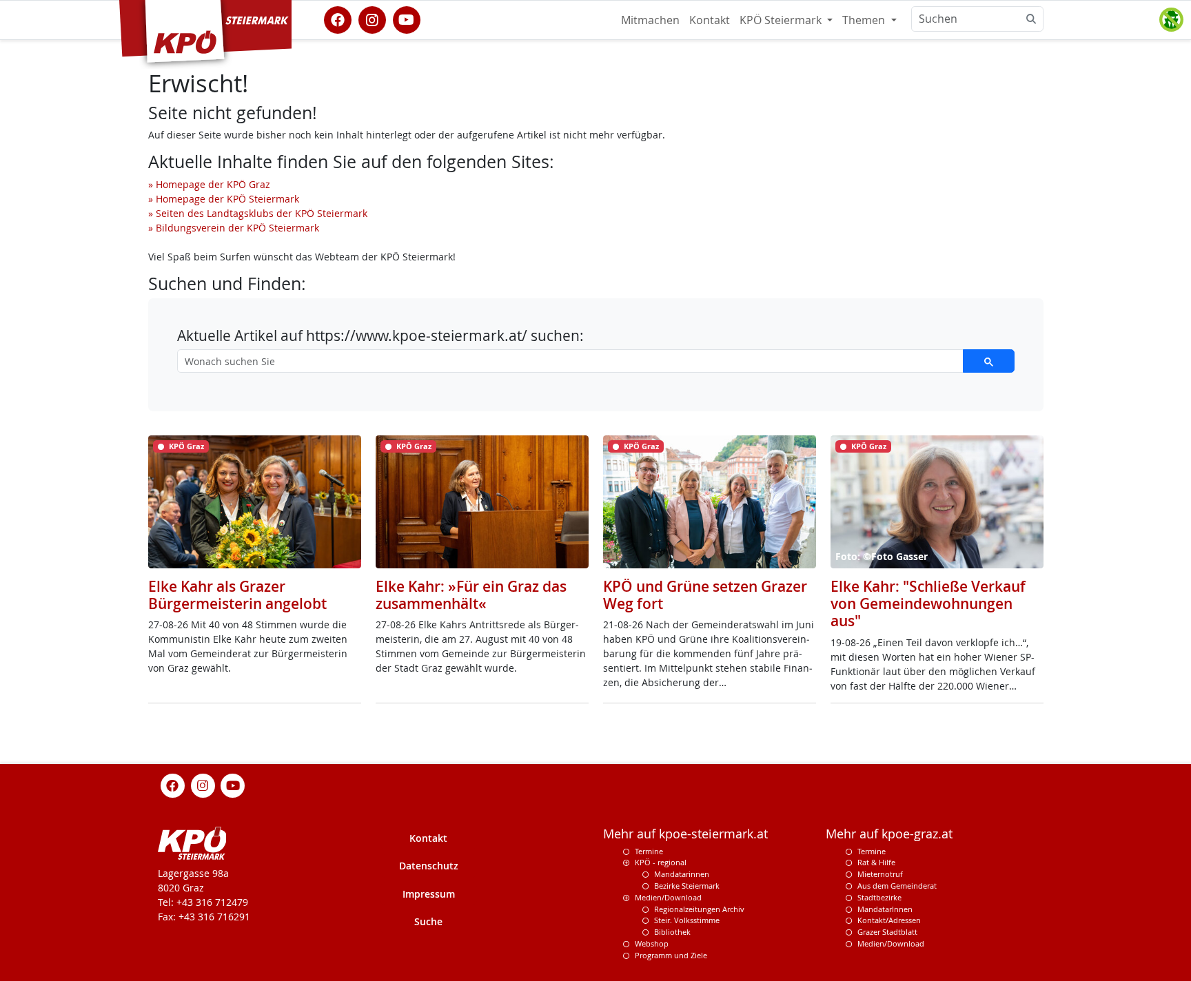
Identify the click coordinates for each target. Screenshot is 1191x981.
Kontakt (709, 20)
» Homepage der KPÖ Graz (209, 184)
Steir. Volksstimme (687, 920)
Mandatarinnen (681, 874)
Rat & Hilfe (876, 862)
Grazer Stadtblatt (887, 932)
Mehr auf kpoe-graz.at (889, 834)
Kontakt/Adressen (889, 920)
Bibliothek (672, 932)
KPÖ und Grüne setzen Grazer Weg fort (705, 595)
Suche (428, 921)
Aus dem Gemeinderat (897, 885)
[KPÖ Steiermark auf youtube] (406, 18)
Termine (649, 851)
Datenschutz (428, 865)
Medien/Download (668, 897)
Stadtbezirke (879, 897)
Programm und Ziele (671, 955)
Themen (865, 20)
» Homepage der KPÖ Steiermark (223, 198)
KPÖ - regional (660, 862)
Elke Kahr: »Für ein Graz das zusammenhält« (471, 595)
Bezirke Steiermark (687, 885)
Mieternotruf (880, 874)
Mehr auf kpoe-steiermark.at (685, 834)
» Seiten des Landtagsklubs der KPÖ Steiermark (257, 213)
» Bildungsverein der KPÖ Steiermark (233, 227)
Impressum (429, 893)
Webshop (652, 943)
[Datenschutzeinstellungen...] (1171, 20)
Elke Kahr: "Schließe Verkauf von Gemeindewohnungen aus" (928, 603)
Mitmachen (650, 20)
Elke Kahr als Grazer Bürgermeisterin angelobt (237, 595)
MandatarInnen (885, 909)
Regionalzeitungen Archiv (699, 909)
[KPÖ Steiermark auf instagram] (372, 18)
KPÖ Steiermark (782, 20)
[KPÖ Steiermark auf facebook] (337, 18)
